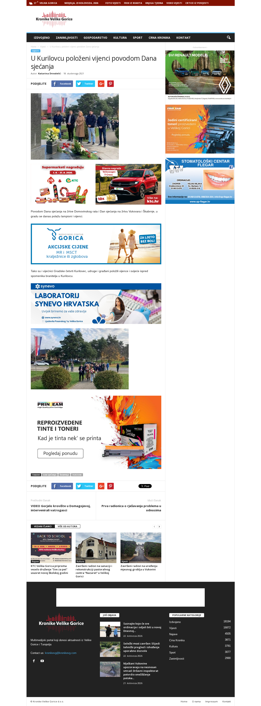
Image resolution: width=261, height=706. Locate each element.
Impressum (211, 701)
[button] (228, 37)
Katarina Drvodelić (49, 73)
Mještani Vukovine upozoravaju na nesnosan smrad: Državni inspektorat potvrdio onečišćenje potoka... (140, 671)
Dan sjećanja (49, 474)
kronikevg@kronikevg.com (60, 652)
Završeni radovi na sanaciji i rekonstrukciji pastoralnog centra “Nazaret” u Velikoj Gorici (94, 571)
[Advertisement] (160, 19)
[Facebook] (35, 661)
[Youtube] (42, 661)
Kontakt (183, 38)
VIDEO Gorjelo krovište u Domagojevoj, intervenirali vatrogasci (61, 508)
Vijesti (35, 50)
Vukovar (77, 474)
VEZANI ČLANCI (43, 526)
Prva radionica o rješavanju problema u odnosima (131, 508)
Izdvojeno (42, 38)
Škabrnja (64, 474)
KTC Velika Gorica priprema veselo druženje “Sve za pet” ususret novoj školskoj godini (49, 569)
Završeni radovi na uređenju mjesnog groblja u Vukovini (139, 567)
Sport (138, 38)
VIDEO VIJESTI (174, 2)
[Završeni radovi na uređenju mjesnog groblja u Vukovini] (141, 548)
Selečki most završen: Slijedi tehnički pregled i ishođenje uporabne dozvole (141, 647)
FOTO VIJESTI (113, 2)
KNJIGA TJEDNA (154, 2)
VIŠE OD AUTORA (67, 526)
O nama (196, 701)
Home (33, 46)
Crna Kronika (159, 38)
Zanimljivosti (66, 38)
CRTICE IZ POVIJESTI (197, 2)
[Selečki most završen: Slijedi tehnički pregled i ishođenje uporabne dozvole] (110, 649)
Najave (35, 561)
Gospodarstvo (95, 38)
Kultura (120, 38)
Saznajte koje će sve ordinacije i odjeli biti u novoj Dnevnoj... (142, 627)
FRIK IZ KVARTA (133, 2)
